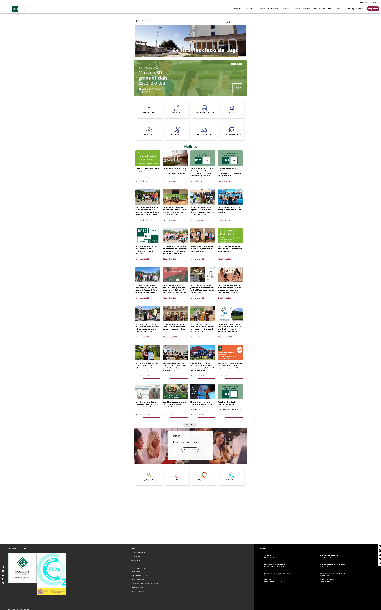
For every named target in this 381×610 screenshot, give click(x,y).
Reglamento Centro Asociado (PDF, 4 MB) (144, 583)
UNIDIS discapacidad (138, 552)
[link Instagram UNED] (380, 563)
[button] (137, 78)
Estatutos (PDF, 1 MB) (138, 579)
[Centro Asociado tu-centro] (17, 9)
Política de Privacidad (138, 591)
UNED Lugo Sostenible (354, 8)
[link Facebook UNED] (380, 546)
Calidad (339, 8)
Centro (295, 8)
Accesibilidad (135, 560)
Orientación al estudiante (268, 8)
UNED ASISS (135, 556)
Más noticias (190, 425)
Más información (190, 450)
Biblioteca (306, 8)
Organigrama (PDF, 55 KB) (139, 576)
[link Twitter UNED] (2, 572)
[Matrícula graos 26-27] (190, 77)
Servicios (285, 8)
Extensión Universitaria (323, 8)
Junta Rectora (135, 572)
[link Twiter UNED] (380, 551)
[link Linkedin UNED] (380, 559)
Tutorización (249, 8)
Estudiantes (236, 8)
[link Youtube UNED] (380, 555)
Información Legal (137, 587)
